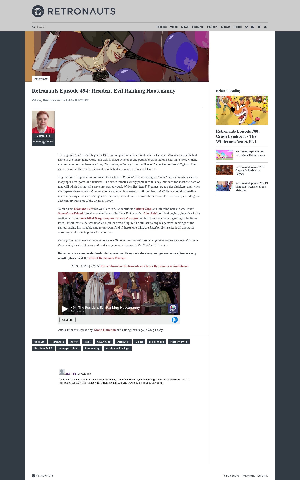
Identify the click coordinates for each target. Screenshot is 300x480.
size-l (87, 341)
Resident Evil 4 (43, 348)
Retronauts (41, 78)
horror (74, 341)
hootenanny (92, 348)
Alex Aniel (150, 213)
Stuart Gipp (143, 208)
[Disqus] (130, 411)
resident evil (156, 341)
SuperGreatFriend (70, 213)
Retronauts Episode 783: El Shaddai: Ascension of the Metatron (251, 187)
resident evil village (117, 348)
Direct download (112, 266)
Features (198, 26)
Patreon (212, 26)
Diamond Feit (83, 208)
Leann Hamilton (105, 330)
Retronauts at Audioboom (171, 266)
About (238, 26)
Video (174, 26)
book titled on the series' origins (109, 218)
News (185, 26)
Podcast (161, 26)
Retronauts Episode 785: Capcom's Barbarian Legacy (249, 170)
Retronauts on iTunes (138, 266)
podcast (39, 341)
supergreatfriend (68, 348)
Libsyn (225, 26)
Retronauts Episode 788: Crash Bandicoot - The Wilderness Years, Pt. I (238, 136)
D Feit (139, 341)
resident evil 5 (178, 341)
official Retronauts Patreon (107, 258)
